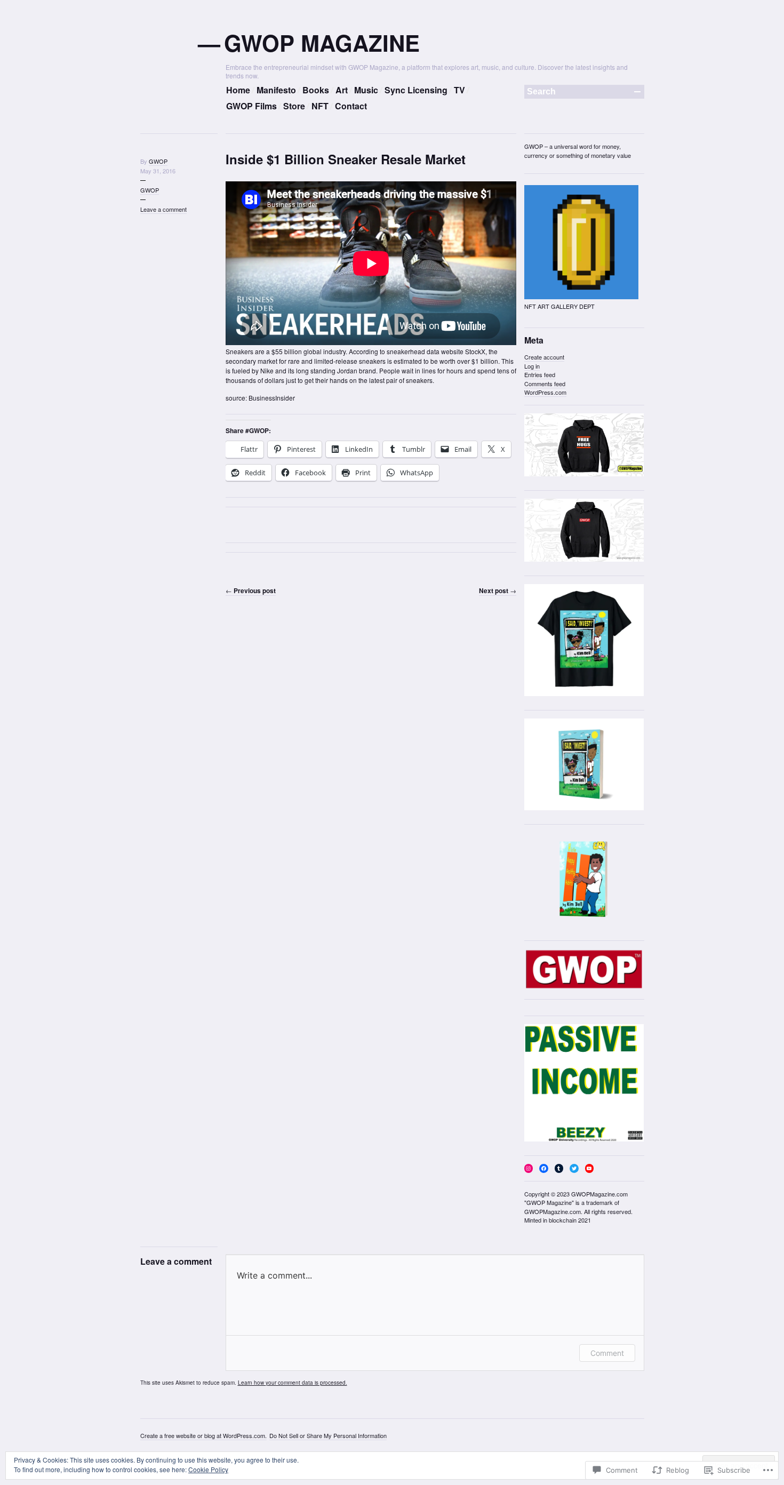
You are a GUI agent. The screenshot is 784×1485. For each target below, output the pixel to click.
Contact (351, 106)
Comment (607, 1353)
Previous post (251, 590)
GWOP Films (251, 106)
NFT (320, 106)
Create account (544, 357)
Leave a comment (163, 209)
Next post (497, 590)
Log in (532, 366)
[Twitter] (574, 1168)
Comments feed (544, 383)
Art (341, 90)
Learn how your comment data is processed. (292, 1382)
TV (459, 90)
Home (238, 90)
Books (315, 90)
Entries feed (539, 374)
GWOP (158, 161)
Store (294, 106)
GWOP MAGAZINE (323, 43)
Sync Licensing (416, 90)
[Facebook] (543, 1168)
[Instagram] (528, 1168)
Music (366, 90)
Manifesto (276, 90)
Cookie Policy (208, 1469)
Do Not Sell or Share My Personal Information (328, 1435)
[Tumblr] (559, 1168)
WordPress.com (545, 392)
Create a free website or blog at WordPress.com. (203, 1435)
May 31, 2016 (157, 170)
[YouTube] (589, 1168)
